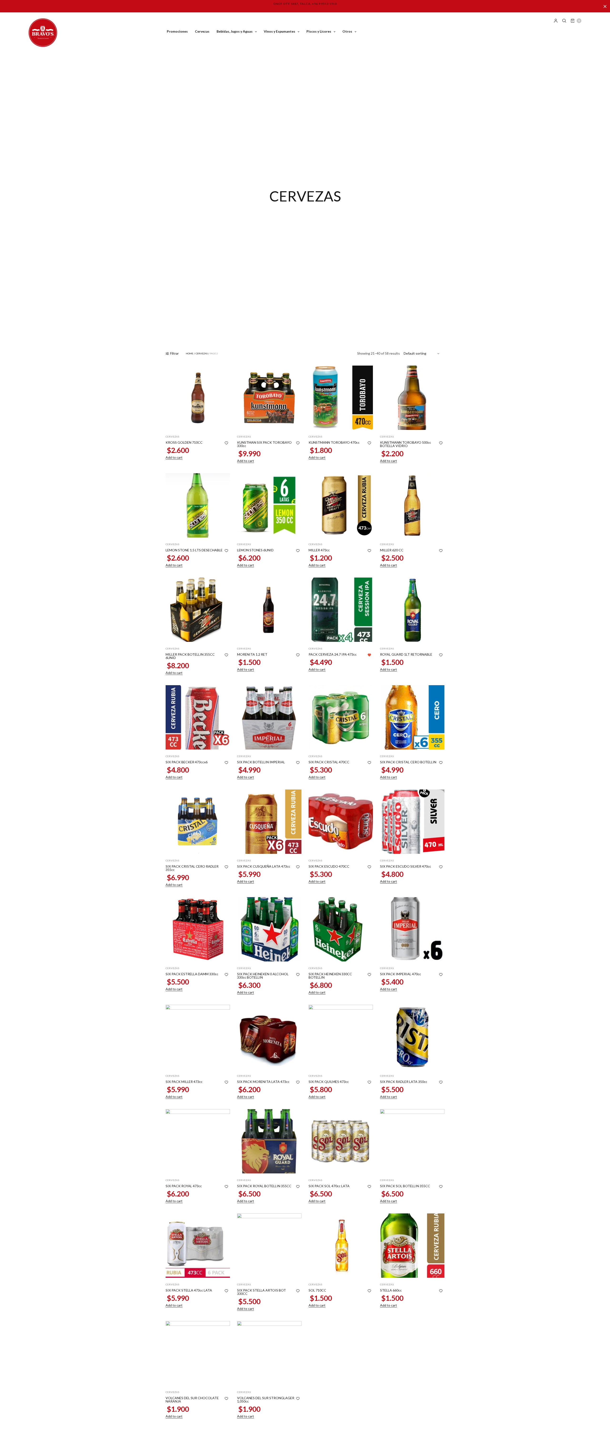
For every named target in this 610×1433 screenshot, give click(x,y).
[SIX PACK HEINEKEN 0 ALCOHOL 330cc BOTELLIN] (269, 929)
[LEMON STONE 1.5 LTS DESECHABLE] (198, 505)
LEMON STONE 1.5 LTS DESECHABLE (194, 550)
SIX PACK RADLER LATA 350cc (403, 1082)
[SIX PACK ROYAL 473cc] (198, 1141)
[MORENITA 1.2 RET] (269, 610)
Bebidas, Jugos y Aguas (235, 31)
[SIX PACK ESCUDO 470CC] (341, 821)
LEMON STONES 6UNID (255, 550)
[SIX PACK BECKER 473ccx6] (198, 717)
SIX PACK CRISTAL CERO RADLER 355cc (192, 868)
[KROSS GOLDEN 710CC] (198, 398)
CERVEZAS (202, 353)
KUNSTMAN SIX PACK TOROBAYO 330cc (264, 444)
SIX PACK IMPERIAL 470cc (400, 974)
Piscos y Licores (318, 31)
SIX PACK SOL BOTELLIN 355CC (405, 1186)
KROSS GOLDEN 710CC (184, 442)
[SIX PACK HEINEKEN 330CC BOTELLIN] (341, 929)
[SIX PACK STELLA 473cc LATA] (198, 1245)
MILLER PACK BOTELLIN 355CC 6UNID (190, 656)
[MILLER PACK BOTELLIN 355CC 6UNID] (198, 610)
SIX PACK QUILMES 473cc (329, 1082)
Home (189, 353)
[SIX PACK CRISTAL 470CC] (341, 717)
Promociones (177, 31)
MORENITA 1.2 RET (252, 654)
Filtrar (174, 353)
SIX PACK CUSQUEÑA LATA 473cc (263, 866)
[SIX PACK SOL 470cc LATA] (341, 1141)
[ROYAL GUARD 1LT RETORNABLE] (412, 610)
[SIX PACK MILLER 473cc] (198, 1037)
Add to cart (174, 457)
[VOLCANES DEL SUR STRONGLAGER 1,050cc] (269, 1353)
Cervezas (202, 31)
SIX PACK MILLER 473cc (184, 1082)
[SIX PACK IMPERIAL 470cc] (412, 929)
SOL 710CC (317, 1290)
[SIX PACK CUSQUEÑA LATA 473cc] (269, 821)
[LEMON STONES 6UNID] (269, 505)
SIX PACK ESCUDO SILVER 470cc (405, 866)
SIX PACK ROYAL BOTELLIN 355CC (264, 1186)
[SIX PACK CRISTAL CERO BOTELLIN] (412, 717)
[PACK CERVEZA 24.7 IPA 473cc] (341, 610)
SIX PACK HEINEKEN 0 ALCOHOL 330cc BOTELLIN (263, 975)
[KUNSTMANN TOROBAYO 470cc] (341, 398)
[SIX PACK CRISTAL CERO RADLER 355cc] (198, 821)
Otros (347, 31)
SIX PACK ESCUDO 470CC (329, 866)
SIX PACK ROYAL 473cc (184, 1186)
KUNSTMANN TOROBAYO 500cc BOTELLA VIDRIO (405, 444)
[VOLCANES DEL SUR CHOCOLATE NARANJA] (198, 1353)
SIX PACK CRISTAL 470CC (329, 762)
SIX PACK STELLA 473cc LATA (189, 1290)
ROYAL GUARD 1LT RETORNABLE (406, 654)
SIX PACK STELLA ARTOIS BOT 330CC (261, 1292)
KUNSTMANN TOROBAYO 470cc (334, 442)
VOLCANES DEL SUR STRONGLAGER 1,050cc (265, 1399)
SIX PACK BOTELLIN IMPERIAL (261, 762)
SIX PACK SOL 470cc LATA (329, 1186)
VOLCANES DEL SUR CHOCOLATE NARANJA (192, 1399)
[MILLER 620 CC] (412, 505)
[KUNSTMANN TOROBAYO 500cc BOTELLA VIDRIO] (412, 398)
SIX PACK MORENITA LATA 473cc (263, 1082)
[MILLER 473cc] (341, 505)
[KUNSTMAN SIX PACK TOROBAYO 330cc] (269, 398)
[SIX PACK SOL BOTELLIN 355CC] (412, 1141)
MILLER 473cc (319, 550)
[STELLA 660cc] (412, 1245)
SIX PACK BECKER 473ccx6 (187, 762)
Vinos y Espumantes (279, 31)
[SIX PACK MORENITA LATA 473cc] (269, 1037)
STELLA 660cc (391, 1290)
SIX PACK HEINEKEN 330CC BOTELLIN (330, 975)
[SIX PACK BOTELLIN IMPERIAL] (269, 717)
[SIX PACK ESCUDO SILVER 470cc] (412, 821)
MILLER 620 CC (391, 550)
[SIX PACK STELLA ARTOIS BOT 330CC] (269, 1245)
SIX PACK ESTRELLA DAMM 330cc (192, 974)
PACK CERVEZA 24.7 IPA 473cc (333, 654)
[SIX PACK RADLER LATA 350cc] (412, 1037)
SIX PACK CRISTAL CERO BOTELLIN (408, 762)
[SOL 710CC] (341, 1245)
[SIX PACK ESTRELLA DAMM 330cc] (198, 929)
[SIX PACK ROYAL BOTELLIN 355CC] (269, 1141)
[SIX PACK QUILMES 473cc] (341, 1037)
